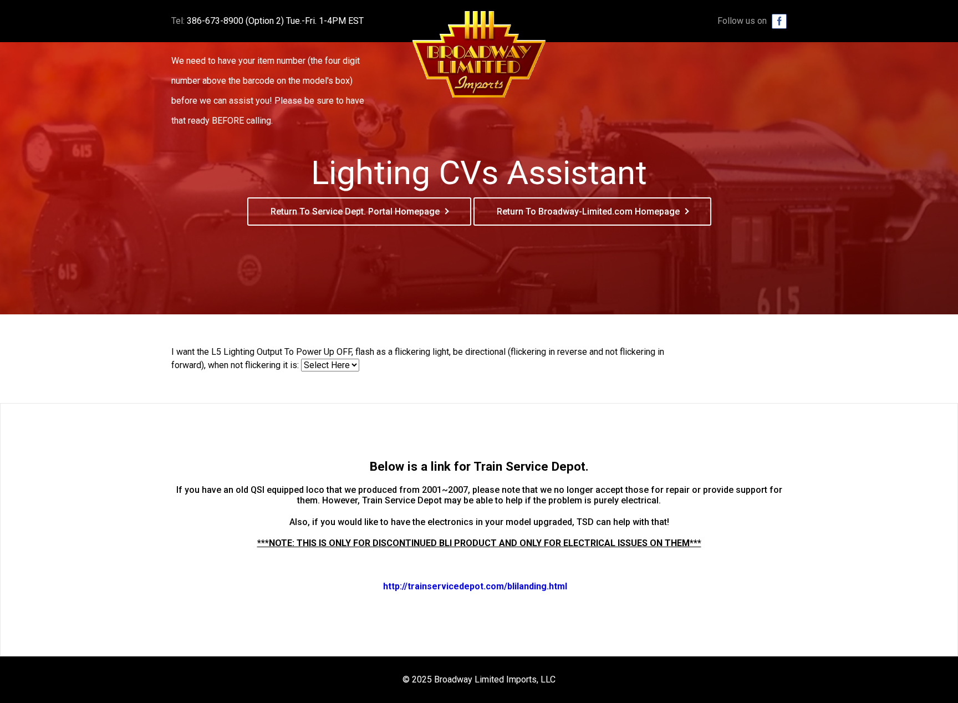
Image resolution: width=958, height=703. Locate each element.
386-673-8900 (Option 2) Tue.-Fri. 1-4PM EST (275, 21)
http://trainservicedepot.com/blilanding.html (475, 586)
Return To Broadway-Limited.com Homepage (588, 211)
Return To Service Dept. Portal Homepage (355, 211)
